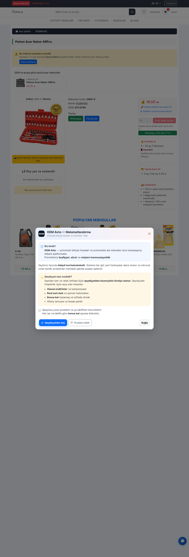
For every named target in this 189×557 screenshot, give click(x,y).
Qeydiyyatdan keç (54, 322)
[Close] (149, 233)
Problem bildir (82, 322)
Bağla (144, 322)
